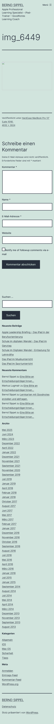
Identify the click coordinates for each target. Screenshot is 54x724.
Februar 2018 (9, 492)
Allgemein (7, 640)
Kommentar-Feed (11, 679)
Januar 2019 (9, 483)
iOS (4, 644)
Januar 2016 (9, 573)
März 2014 (8, 609)
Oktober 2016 (9, 541)
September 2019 (11, 474)
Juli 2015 (7, 577)
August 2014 (9, 591)
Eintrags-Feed (10, 675)
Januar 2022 (9, 452)
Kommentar (9, 167)
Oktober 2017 (9, 501)
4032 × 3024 (8, 125)
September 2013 (11, 622)
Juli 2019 (7, 479)
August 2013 (9, 626)
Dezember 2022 (11, 443)
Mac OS (6, 648)
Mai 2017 (7, 515)
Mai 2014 (7, 600)
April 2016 (7, 564)
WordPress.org (10, 684)
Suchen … (7, 296)
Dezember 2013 (10, 613)
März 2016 (8, 568)
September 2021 (11, 465)
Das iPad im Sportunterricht (17, 363)
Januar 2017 (8, 528)
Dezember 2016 (10, 532)
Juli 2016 (7, 555)
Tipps (5, 657)
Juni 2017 (7, 510)
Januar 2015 (9, 582)
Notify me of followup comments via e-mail (25, 252)
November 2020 (11, 470)
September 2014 (11, 586)
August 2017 (9, 506)
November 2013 (11, 618)
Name (6, 199)
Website (6, 233)
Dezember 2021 (10, 456)
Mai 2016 (7, 559)
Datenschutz (9, 706)
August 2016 (9, 550)
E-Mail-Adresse (11, 216)
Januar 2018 (9, 497)
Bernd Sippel (13, 5)
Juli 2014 (7, 595)
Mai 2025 (7, 430)
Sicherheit (7, 653)
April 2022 (7, 447)
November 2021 (11, 461)
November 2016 (11, 537)
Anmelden (7, 670)
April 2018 (7, 488)
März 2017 (8, 519)
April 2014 (7, 604)
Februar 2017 (9, 524)
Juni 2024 (7, 434)
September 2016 (11, 546)
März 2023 (8, 439)
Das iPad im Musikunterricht (17, 359)
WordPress (32, 712)
